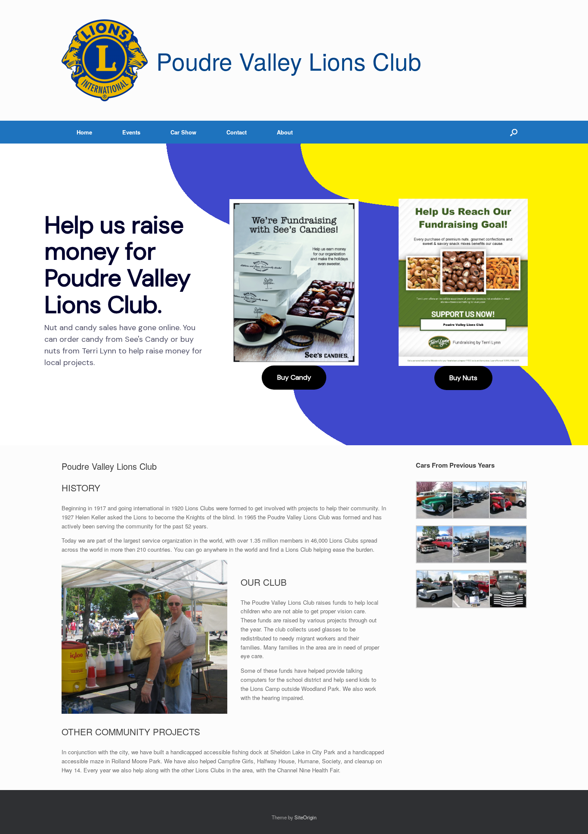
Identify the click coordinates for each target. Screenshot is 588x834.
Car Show (183, 132)
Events (131, 132)
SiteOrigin (305, 817)
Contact (236, 132)
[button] (513, 132)
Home (84, 132)
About (285, 132)
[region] (294, 294)
